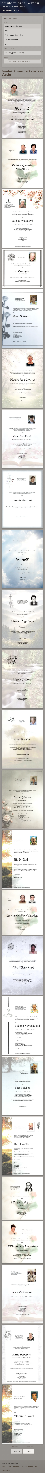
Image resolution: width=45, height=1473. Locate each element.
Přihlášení (6, 1470)
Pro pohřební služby (29, 1466)
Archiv (16, 10)
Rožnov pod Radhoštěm (14, 35)
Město (6, 22)
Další (29, 1451)
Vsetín (7, 44)
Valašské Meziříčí (12, 39)
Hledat (6, 58)
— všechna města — (13, 26)
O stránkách (7, 10)
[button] (22, 108)
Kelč (6, 31)
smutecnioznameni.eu (20, 3)
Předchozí (16, 1451)
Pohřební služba (9, 49)
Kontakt (16, 1466)
